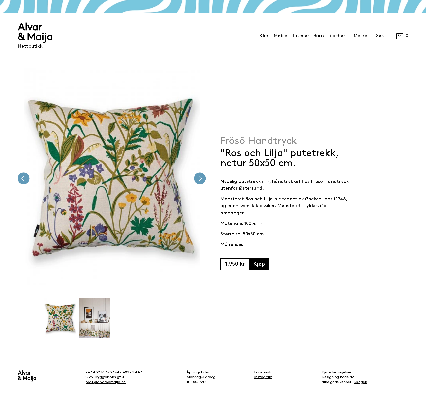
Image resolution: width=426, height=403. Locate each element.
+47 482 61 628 (98, 372)
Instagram (263, 377)
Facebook (262, 372)
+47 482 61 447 (128, 372)
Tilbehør (336, 36)
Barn (318, 36)
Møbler (281, 36)
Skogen (360, 382)
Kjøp (259, 264)
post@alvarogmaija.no (105, 382)
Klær (264, 36)
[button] (24, 179)
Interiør (301, 36)
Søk (380, 36)
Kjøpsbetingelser (336, 372)
